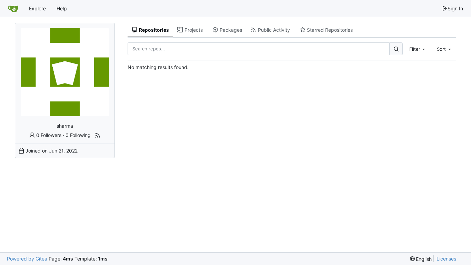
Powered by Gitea (27, 259)
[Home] (13, 8)
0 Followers (48, 135)
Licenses (446, 259)
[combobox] (418, 48)
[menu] (421, 259)
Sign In (455, 8)
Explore (37, 8)
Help (62, 8)
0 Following (78, 135)
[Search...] (395, 48)
